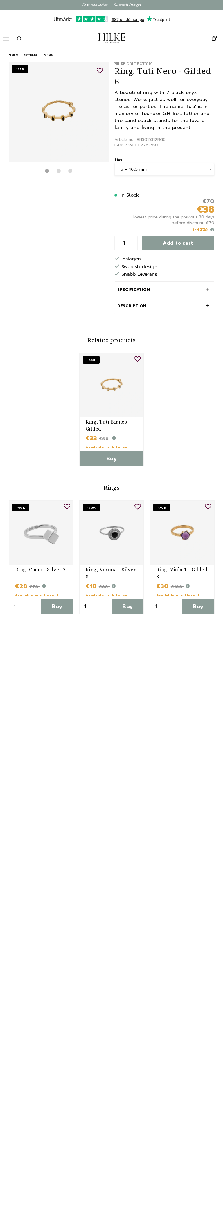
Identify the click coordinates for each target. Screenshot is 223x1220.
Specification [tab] (133, 289)
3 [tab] (70, 171)
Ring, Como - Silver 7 (40, 569)
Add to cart (178, 243)
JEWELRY (31, 54)
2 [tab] (58, 171)
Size (118, 159)
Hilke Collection (133, 63)
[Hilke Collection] (111, 38)
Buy (111, 459)
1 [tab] (47, 171)
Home (13, 54)
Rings (48, 54)
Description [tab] (131, 306)
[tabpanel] (59, 112)
